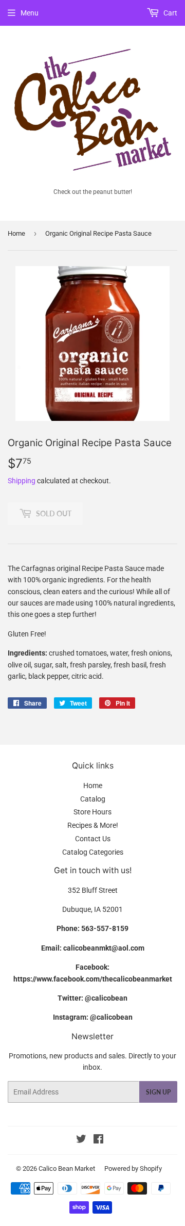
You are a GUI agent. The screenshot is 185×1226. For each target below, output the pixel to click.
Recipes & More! (92, 825)
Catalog (92, 799)
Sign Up (158, 1092)
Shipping (21, 481)
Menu (30, 13)
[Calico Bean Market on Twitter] (81, 1140)
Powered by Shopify (133, 1168)
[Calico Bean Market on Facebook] (98, 1140)
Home (16, 233)
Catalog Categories (92, 852)
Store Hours (92, 812)
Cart (169, 13)
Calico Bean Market (67, 1168)
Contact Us (92, 839)
